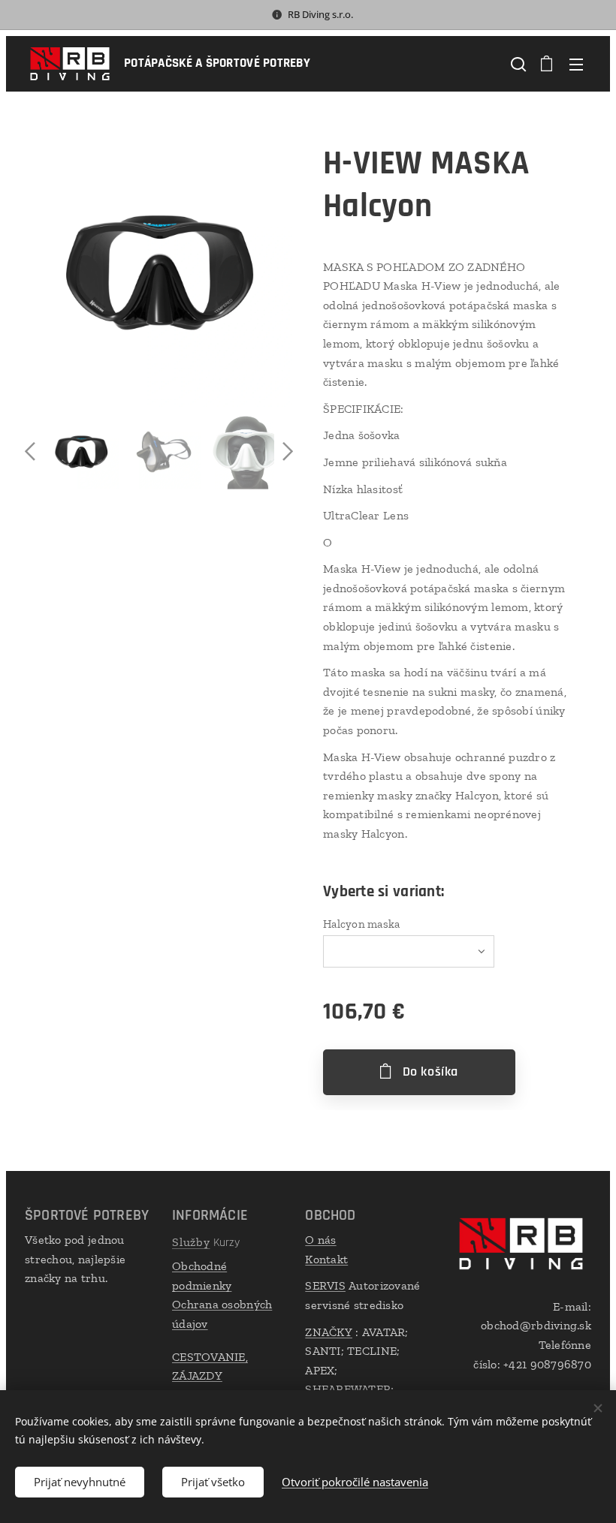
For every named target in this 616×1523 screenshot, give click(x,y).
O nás (320, 1240)
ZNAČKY (328, 1332)
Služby (191, 1242)
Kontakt (326, 1259)
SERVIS (325, 1285)
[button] (517, 64)
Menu (576, 64)
